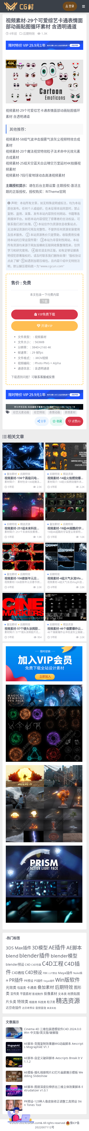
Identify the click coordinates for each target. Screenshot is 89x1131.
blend (12, 956)
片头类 (11, 1001)
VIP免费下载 (46, 314)
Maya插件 (65, 973)
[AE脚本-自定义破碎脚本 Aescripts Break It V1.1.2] (14, 1061)
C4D (27, 965)
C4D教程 (18, 972)
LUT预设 (52, 973)
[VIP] (44, 45)
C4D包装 (36, 965)
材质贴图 (73, 994)
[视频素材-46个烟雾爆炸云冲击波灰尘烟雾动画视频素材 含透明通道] (66, 607)
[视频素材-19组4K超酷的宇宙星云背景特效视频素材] (66, 506)
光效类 (11, 987)
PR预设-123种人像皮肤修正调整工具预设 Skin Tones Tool (53, 1103)
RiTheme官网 (56, 191)
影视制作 (37, 994)
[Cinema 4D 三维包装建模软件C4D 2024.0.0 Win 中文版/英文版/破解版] (14, 1032)
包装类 (21, 988)
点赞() (76, 421)
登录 (71, 6)
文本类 (62, 994)
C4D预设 (33, 972)
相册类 (33, 1002)
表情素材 (70, 412)
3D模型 (40, 947)
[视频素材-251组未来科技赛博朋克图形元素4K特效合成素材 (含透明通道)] (23, 506)
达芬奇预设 (28, 1007)
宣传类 (14, 994)
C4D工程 (52, 963)
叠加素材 (12, 474)
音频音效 (40, 1008)
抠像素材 (50, 993)
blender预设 (15, 964)
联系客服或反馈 (44, 377)
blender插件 (34, 955)
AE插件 (57, 947)
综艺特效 (39, 412)
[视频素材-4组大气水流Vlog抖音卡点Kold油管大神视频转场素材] (66, 556)
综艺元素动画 (21, 412)
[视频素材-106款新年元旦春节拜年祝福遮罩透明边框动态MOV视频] (23, 556)
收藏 (59, 421)
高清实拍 (51, 1008)
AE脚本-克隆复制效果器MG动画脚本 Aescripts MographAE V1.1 (53, 1045)
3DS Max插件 (18, 948)
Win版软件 (67, 979)
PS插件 (38, 981)
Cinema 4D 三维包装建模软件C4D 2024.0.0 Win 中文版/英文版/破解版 (52, 1030)
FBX (45, 973)
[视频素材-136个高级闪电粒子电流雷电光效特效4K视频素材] (23, 456)
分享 (43, 421)
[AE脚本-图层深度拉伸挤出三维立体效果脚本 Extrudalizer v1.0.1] (14, 1090)
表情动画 (54, 412)
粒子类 (51, 1002)
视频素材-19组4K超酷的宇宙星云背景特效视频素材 (65, 530)
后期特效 (29, 33)
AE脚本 (74, 947)
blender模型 (64, 956)
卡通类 (32, 987)
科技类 (42, 1002)
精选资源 (68, 474)
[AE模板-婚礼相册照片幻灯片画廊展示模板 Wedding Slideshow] (14, 1076)
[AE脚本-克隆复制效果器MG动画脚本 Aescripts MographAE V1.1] (14, 1047)
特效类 (22, 1001)
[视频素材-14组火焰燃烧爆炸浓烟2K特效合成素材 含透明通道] (66, 456)
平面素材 (25, 994)
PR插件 (16, 980)
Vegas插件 (48, 980)
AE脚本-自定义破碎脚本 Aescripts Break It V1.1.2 (53, 1059)
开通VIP (46, 326)
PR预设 (28, 981)
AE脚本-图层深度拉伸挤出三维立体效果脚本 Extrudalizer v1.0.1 (53, 1088)
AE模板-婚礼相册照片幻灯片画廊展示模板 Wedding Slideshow (53, 1074)
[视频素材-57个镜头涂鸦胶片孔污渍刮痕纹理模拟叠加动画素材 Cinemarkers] (23, 607)
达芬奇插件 (13, 1007)
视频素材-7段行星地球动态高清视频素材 (35, 175)
